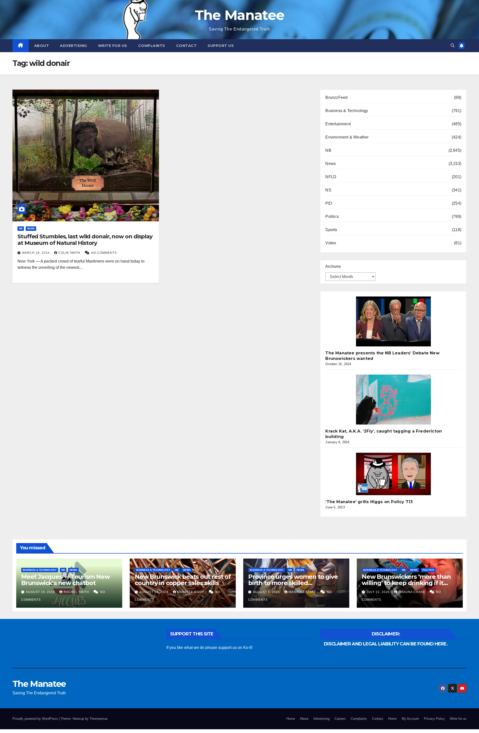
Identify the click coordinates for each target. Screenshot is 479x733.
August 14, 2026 (154, 592)
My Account (410, 719)
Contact (186, 45)
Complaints (151, 45)
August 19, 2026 (41, 592)
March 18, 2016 (36, 253)
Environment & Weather (346, 137)
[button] (453, 45)
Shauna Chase (412, 592)
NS (328, 190)
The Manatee (239, 15)
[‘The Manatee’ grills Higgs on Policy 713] (393, 474)
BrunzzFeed (336, 97)
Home (290, 719)
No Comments (104, 253)
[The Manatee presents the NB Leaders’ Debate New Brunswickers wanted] (393, 321)
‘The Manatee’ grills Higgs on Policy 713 (369, 501)
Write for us (112, 45)
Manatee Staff (191, 592)
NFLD (330, 177)
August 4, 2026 (267, 592)
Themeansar (98, 719)
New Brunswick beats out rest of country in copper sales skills (183, 579)
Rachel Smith (77, 592)
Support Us (221, 45)
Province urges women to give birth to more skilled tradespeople (293, 583)
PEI (328, 203)
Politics (332, 216)
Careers (340, 719)
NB (20, 228)
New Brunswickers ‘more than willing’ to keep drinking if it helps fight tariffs (406, 583)
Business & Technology (346, 111)
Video (330, 243)
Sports (331, 230)
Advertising (73, 45)
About (41, 45)
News (31, 228)
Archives (333, 266)
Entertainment (338, 124)
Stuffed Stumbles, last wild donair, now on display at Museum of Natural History (84, 239)
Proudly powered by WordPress (35, 719)
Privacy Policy (434, 719)
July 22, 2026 (378, 592)
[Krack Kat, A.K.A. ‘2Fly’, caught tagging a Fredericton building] (393, 400)
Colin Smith (69, 253)
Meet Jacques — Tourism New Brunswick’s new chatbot (65, 579)
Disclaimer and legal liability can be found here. (386, 644)
